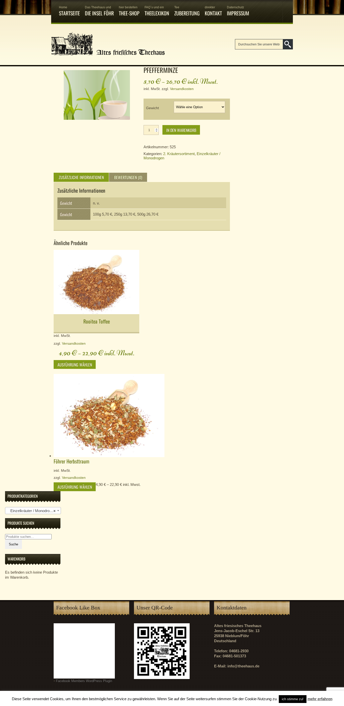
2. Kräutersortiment (179, 154)
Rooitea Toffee (96, 321)
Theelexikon (157, 11)
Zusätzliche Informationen (81, 177)
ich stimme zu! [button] (292, 699)
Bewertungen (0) (128, 177)
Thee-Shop (129, 11)
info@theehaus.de (243, 666)
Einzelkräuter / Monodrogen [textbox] (31, 511)
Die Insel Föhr (99, 11)
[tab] (81, 177)
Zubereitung (187, 11)
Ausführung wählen (74, 365)
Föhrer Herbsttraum (71, 461)
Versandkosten (182, 89)
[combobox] (33, 510)
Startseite (69, 11)
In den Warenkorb (181, 130)
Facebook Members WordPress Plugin (84, 681)
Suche (13, 544)
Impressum (238, 11)
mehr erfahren (319, 699)
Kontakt (213, 11)
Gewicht (152, 108)
